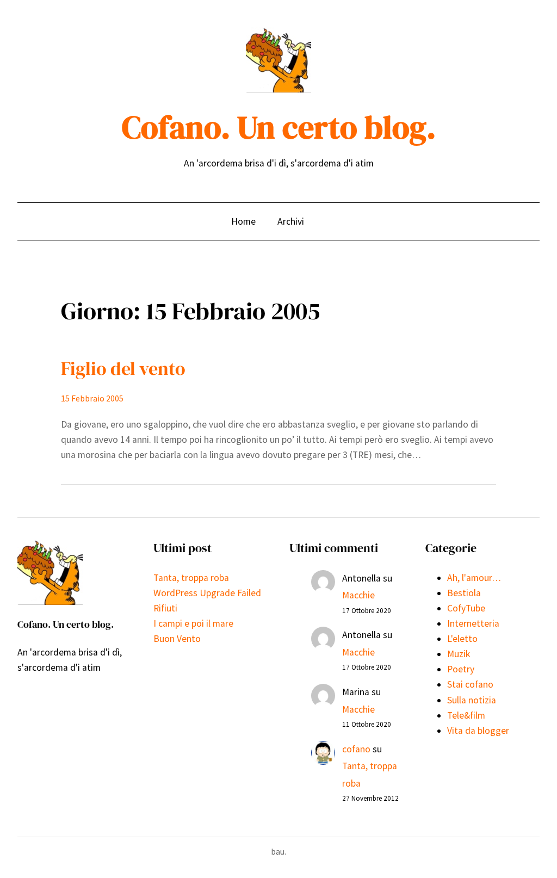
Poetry (460, 669)
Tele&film (466, 715)
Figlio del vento (123, 368)
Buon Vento (177, 639)
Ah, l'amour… (474, 578)
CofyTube (466, 608)
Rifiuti (165, 608)
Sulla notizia (471, 700)
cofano (356, 749)
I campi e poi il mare (193, 623)
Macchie (358, 595)
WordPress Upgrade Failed (207, 593)
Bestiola (464, 593)
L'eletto (462, 639)
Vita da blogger (478, 731)
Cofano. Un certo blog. (279, 127)
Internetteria (473, 623)
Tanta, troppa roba (191, 578)
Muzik (458, 654)
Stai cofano (470, 684)
